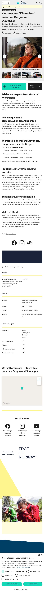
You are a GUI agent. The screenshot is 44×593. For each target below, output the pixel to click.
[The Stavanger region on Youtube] (36, 426)
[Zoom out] (39, 383)
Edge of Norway (11, 234)
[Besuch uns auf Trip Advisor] (29, 242)
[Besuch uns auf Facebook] (14, 242)
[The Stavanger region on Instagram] (22, 426)
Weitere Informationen (23, 567)
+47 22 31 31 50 (27, 306)
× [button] (41, 555)
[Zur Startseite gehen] (22, 2)
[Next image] (39, 56)
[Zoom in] (39, 379)
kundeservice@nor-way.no (30, 310)
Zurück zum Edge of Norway (15, 7)
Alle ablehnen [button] (33, 584)
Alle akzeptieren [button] (12, 584)
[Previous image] (4, 56)
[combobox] (39, 555)
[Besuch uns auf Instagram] (22, 242)
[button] (22, 589)
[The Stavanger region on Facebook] (7, 426)
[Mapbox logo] (6, 403)
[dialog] (22, 573)
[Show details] (22, 388)
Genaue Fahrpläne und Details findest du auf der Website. (20, 161)
